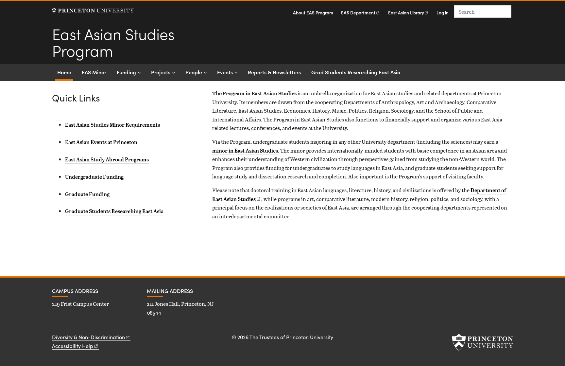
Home (65, 72)
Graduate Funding (87, 194)
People (193, 72)
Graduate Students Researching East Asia (114, 211)
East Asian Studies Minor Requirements (112, 124)
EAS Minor (94, 72)
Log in (443, 12)
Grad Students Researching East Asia (356, 72)
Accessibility (72, 345)
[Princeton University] (93, 10)
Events (225, 72)
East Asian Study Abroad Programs (107, 159)
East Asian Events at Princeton (101, 142)
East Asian (406, 12)
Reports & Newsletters (274, 72)
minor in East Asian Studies (245, 150)
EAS (358, 12)
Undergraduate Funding (94, 176)
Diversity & (88, 337)
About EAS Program (313, 12)
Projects (160, 72)
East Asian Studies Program (113, 42)
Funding (126, 72)
